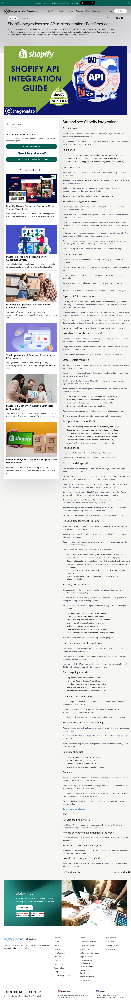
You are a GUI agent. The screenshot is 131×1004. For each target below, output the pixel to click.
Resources (96, 11)
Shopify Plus (84, 949)
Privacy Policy (37, 996)
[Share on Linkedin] (122, 17)
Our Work (51, 11)
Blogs (56, 972)
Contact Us (58, 964)
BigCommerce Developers (89, 953)
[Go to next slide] (128, 3)
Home (56, 942)
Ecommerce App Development (86, 961)
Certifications (59, 953)
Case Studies (59, 949)
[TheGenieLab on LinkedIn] (6, 992)
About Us (79, 11)
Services (70, 11)
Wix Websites (85, 980)
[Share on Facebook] (117, 17)
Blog (88, 11)
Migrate (61, 11)
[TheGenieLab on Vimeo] (40, 992)
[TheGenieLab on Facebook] (16, 992)
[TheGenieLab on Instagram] (11, 992)
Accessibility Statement (63, 975)
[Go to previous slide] (2, 3)
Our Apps (58, 957)
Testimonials (59, 968)
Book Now (119, 11)
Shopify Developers (87, 945)
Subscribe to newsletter (30, 146)
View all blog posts (73, 872)
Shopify (12, 18)
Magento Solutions (86, 957)
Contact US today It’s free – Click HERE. (32, 159)
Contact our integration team (74, 809)
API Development (86, 967)
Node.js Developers (87, 977)
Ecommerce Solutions (88, 942)
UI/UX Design (110, 949)
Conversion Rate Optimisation (86, 971)
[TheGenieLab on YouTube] (26, 992)
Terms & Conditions (25, 996)
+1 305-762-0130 (71, 998)
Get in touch (23, 907)
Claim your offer (89, 3)
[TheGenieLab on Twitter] (21, 992)
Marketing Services (112, 945)
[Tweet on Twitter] (120, 17)
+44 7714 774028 (118, 998)
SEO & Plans (109, 942)
